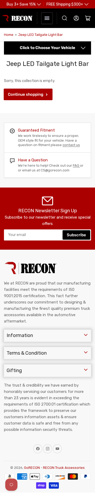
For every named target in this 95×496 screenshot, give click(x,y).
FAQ (76, 165)
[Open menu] (47, 18)
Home (8, 35)
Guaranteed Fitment (36, 130)
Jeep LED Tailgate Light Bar (40, 35)
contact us (71, 145)
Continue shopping (25, 94)
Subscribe (76, 235)
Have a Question (33, 160)
